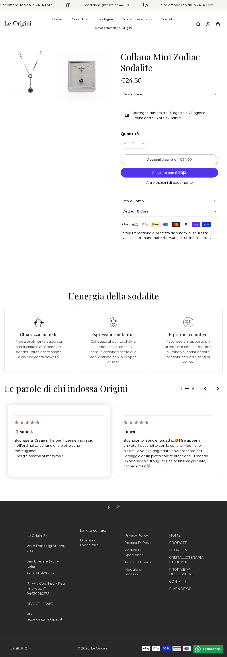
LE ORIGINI (178, 550)
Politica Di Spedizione (134, 552)
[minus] (125, 143)
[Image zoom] (29, 76)
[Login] (208, 24)
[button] (169, 160)
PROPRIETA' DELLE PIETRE (181, 571)
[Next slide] (218, 388)
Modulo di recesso (133, 571)
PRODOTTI (178, 543)
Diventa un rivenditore (89, 542)
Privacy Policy (136, 535)
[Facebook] (109, 507)
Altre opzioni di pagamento (169, 183)
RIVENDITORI (181, 589)
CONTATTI (177, 581)
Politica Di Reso (138, 543)
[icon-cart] (218, 23)
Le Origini (99, 648)
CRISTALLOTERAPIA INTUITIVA (186, 559)
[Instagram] (118, 507)
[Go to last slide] (205, 388)
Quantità (130, 133)
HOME (174, 535)
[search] (198, 23)
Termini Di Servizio (140, 562)
